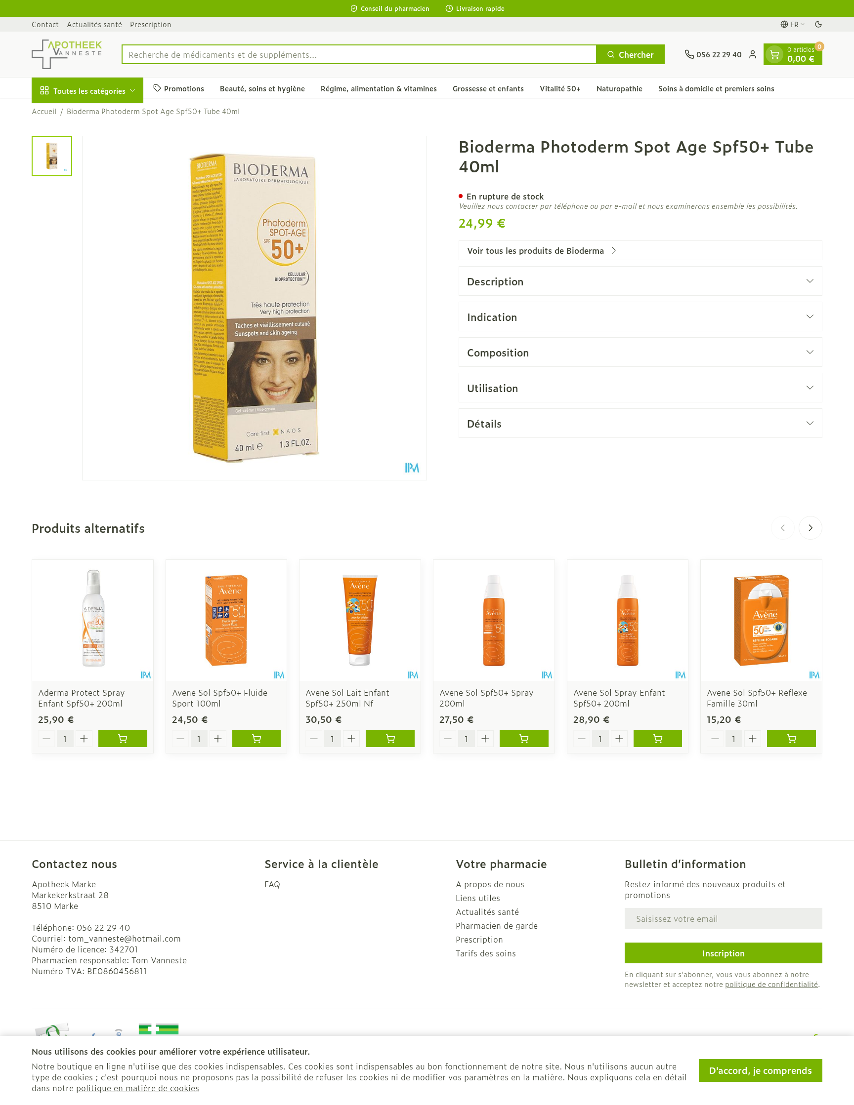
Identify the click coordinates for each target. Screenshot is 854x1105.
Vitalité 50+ (560, 87)
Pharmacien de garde (497, 925)
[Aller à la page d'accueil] (67, 54)
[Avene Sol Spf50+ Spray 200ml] (494, 620)
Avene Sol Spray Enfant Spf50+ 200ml (619, 697)
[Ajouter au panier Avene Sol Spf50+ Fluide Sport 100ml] (256, 738)
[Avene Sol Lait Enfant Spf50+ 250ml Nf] (360, 620)
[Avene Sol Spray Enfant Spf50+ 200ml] (627, 620)
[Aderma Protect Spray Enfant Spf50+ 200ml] (92, 620)
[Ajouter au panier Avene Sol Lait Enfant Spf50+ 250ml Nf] (390, 738)
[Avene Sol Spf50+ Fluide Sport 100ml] (226, 620)
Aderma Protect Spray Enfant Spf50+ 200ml (81, 697)
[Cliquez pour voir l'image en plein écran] (255, 308)
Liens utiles (478, 897)
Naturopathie (619, 87)
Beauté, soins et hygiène (262, 87)
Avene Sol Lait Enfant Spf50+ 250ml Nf (347, 697)
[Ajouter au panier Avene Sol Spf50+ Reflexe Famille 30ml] (791, 738)
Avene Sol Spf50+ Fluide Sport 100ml (219, 697)
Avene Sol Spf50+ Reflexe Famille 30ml (757, 697)
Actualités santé (94, 24)
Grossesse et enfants (488, 87)
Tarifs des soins (486, 952)
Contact (45, 24)
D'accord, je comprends (760, 1070)
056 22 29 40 (103, 927)
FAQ (272, 883)
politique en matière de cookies (137, 1088)
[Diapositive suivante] (810, 528)
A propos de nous (490, 883)
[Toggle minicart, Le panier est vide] (774, 54)
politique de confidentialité (771, 984)
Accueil (44, 111)
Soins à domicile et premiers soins (716, 87)
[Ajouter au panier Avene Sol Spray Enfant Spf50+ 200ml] (658, 738)
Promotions (184, 87)
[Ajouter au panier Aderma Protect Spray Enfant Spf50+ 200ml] (122, 738)
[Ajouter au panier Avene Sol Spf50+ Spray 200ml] (524, 738)
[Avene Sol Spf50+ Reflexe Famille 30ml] (761, 620)
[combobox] (359, 54)
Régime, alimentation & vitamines (379, 87)
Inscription (723, 953)
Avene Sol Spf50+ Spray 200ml (486, 697)
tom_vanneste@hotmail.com (124, 938)
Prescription (150, 24)
